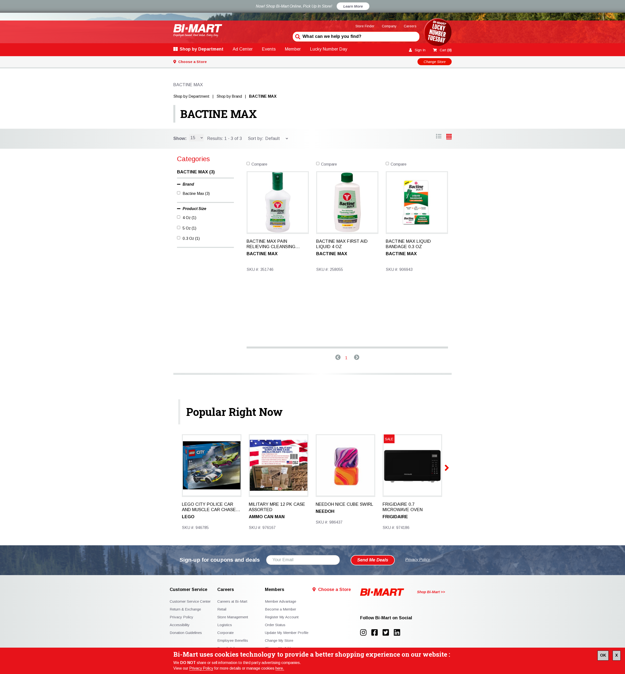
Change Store (435, 62)
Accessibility (180, 625)
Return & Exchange (185, 609)
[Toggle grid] (438, 137)
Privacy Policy (201, 668)
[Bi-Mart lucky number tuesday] (438, 33)
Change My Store (279, 640)
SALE (389, 439)
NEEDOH (325, 511)
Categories (193, 159)
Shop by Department (201, 49)
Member (293, 49)
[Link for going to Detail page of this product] (278, 202)
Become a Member (280, 609)
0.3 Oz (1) (191, 238)
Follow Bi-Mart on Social (386, 618)
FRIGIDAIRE (395, 516)
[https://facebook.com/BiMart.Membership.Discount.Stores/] (377, 633)
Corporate (225, 633)
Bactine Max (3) (196, 193)
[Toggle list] (449, 137)
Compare (259, 164)
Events (269, 49)
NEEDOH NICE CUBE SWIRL (344, 504)
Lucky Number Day (328, 49)
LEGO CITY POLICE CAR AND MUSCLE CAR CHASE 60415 (209, 507)
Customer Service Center (190, 601)
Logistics (224, 625)
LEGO (188, 516)
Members (274, 589)
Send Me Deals (372, 560)
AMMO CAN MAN (267, 516)
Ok (603, 655)
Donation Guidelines (186, 633)
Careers (410, 26)
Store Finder (365, 26)
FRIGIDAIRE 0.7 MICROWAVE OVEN (403, 507)
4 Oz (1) (189, 218)
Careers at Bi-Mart (232, 601)
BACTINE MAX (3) (196, 171)
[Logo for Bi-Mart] (197, 30)
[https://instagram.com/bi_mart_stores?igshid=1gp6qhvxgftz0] (365, 633)
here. (279, 668)
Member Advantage (280, 601)
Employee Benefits (232, 640)
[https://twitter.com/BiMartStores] (388, 633)
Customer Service (188, 589)
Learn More (353, 6)
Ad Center (243, 49)
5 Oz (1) (189, 228)
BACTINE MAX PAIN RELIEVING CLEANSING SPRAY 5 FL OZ (271, 244)
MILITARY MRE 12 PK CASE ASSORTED (277, 507)
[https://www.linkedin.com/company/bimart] (398, 633)
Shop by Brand (229, 96)
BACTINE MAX (218, 114)
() (446, 50)
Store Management (232, 617)
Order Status (275, 625)
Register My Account (282, 617)
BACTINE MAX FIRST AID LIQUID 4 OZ (342, 244)
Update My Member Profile (286, 633)
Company (389, 26)
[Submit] (297, 36)
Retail (221, 609)
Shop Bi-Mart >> (431, 592)
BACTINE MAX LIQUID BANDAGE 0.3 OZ (408, 244)
